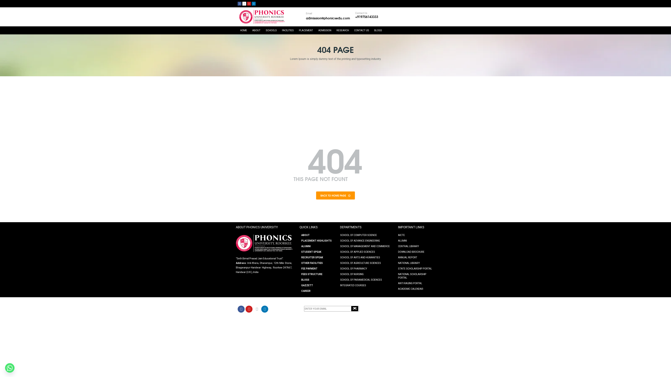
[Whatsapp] (10, 368)
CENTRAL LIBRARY (408, 246)
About (305, 235)
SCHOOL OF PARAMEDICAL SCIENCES (361, 279)
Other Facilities (312, 263)
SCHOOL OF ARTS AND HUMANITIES (360, 257)
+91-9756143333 (390, 309)
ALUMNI (402, 240)
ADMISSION (324, 30)
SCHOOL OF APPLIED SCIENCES (357, 251)
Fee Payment (309, 268)
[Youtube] (249, 4)
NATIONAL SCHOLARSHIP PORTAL (412, 276)
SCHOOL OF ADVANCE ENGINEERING (360, 240)
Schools (271, 30)
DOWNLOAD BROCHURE (411, 251)
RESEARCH (343, 30)
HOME (243, 30)
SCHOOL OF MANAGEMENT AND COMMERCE (365, 246)
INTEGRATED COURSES (353, 285)
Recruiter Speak (312, 257)
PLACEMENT (306, 30)
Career (306, 291)
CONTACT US (361, 30)
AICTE (401, 235)
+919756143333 (366, 16)
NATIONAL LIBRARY (409, 263)
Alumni (306, 246)
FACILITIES (288, 30)
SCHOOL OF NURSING (352, 274)
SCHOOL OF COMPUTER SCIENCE (358, 235)
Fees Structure (311, 274)
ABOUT (256, 30)
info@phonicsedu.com (391, 314)
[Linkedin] (254, 4)
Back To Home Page (333, 195)
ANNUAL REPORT (407, 257)
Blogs (378, 30)
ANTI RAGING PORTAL (410, 283)
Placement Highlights (316, 240)
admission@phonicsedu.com (328, 18)
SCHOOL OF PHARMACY (353, 268)
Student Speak (311, 251)
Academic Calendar (410, 288)
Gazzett (307, 285)
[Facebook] (239, 4)
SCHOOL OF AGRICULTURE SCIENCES (360, 263)
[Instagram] (244, 4)
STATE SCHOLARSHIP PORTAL (415, 268)
